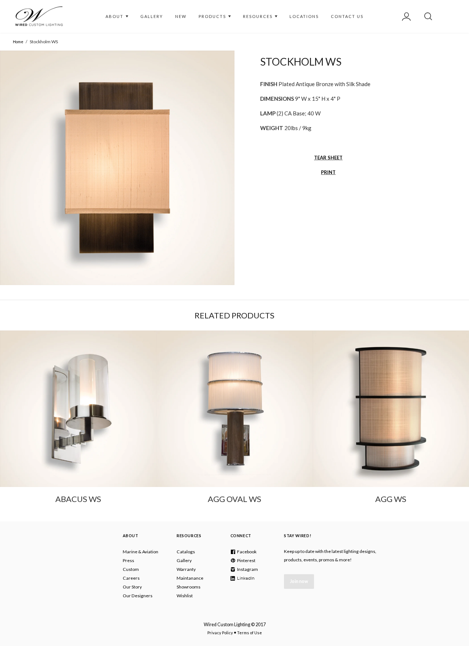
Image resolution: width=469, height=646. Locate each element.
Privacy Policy (220, 632)
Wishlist (185, 595)
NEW (181, 16)
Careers (131, 578)
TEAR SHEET (328, 157)
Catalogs (186, 551)
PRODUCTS (213, 16)
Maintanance (190, 578)
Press (128, 560)
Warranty (186, 569)
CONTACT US (347, 16)
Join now (299, 581)
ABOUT (115, 16)
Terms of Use (249, 632)
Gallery (184, 560)
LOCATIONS (304, 16)
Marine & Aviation (140, 551)
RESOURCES (258, 16)
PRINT (328, 172)
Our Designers (137, 595)
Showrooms (188, 587)
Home (18, 41)
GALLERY (151, 16)
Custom (131, 569)
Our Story (132, 587)
